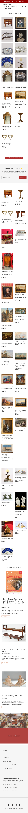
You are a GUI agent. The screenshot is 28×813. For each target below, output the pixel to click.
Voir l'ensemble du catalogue (14, 157)
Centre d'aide (6, 757)
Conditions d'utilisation (8, 771)
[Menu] (25, 6)
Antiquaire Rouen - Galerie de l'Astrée (8, 6)
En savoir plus (5, 616)
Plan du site (5, 754)
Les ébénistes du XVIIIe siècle (9, 764)
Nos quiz (5, 750)
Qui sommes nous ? (7, 768)
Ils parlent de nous (7, 761)
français (13, 800)
